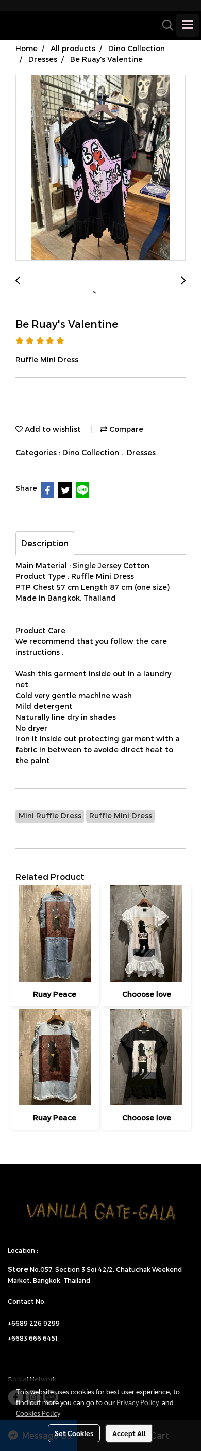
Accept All (129, 1433)
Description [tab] (45, 543)
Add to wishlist (52, 429)
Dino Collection (91, 452)
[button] (164, 25)
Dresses (141, 452)
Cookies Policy (38, 1412)
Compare (125, 429)
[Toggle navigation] (187, 25)
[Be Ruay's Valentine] (100, 168)
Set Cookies (74, 1433)
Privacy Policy (137, 1402)
